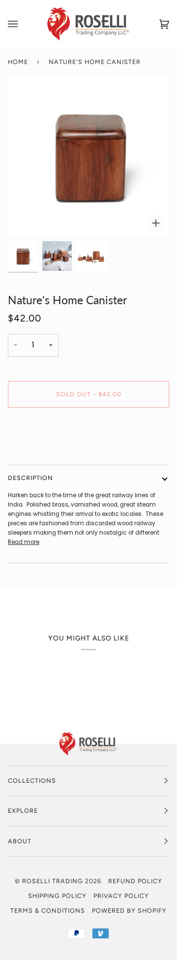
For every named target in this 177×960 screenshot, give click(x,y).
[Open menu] (22, 24)
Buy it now (88, 435)
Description (30, 477)
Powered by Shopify (129, 910)
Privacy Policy (121, 895)
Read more (23, 542)
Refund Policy (135, 881)
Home (18, 61)
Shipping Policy (57, 895)
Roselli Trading (52, 881)
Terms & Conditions (47, 910)
